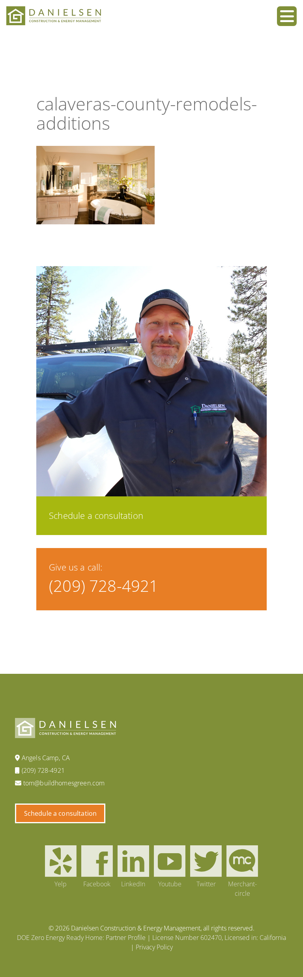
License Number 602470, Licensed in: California (219, 937)
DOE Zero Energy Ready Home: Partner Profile (81, 937)
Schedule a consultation (60, 813)
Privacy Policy (154, 947)
